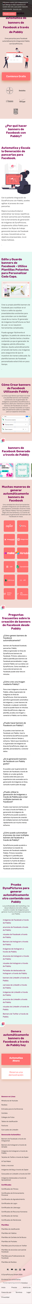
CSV (11, 567)
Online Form (9, 594)
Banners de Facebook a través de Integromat (13, 1140)
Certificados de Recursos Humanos (14, 1212)
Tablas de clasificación (9, 1121)
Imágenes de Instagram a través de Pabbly (14, 1152)
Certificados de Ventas (9, 1216)
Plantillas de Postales (9, 1242)
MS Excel (11, 580)
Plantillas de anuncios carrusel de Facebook (13, 1251)
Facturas (4, 1126)
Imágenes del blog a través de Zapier (14, 1170)
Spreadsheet (24, 567)
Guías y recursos (7, 1165)
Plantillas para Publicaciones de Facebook (13, 1257)
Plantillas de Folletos (8, 1233)
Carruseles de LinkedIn (9, 1130)
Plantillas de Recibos (9, 1262)
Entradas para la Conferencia (12, 1109)
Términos (19, 1292)
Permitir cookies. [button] (9, 14)
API (24, 580)
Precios (14, 1287)
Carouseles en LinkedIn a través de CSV (15, 1174)
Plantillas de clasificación (10, 1229)
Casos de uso (6, 1292)
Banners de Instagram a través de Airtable (13, 1146)
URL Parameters (24, 594)
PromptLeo (24, 1283)
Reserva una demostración (16, 1073)
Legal (29, 1292)
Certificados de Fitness (9, 1189)
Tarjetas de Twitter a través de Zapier (15, 1157)
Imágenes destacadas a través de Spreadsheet (13, 1179)
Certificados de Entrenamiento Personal (12, 1194)
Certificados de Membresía (11, 1220)
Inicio (3, 1287)
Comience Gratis (16, 76)
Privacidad (5, 1297)
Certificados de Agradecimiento (13, 1199)
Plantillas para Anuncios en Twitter (14, 1246)
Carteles (4, 1113)
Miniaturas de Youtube (9, 1101)
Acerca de (27, 1287)
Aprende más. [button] (17, 9)
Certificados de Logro (9, 1203)
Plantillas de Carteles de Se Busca (13, 1237)
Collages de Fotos (7, 1117)
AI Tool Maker (6, 1161)
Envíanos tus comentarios (11, 1279)
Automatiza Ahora (16, 1059)
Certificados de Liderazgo (10, 1208)
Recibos (4, 1105)
